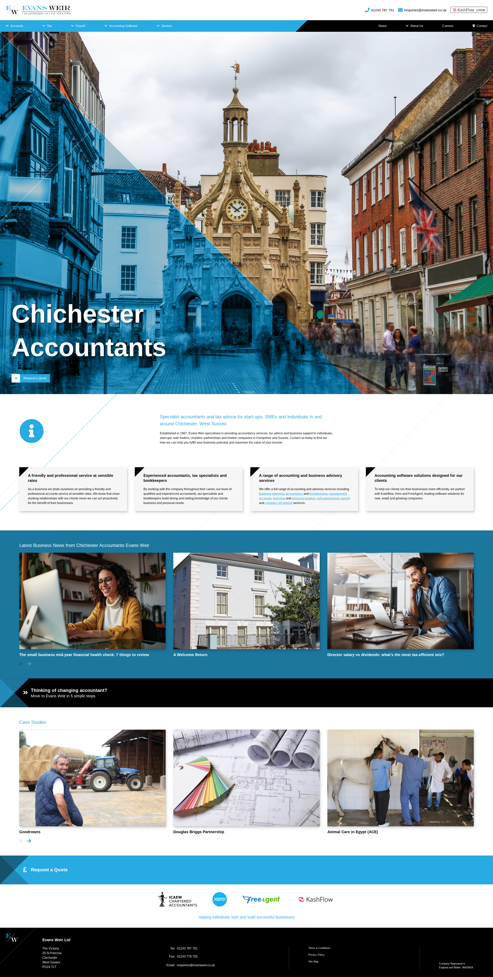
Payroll (80, 26)
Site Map (313, 961)
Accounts (16, 26)
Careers (447, 26)
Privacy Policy (316, 954)
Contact (482, 26)
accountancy (295, 493)
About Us (416, 26)
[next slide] (29, 664)
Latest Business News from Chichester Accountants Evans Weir (84, 545)
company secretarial (279, 503)
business (279, 498)
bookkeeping (318, 493)
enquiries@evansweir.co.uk (425, 10)
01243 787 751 (382, 10)
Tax (49, 26)
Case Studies (32, 722)
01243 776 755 (187, 956)
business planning (271, 493)
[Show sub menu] (7, 26)
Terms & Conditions (319, 948)
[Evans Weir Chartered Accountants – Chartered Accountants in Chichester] (38, 10)
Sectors (166, 26)
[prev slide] (21, 664)
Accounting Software (123, 26)
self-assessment (328, 498)
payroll (345, 498)
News (383, 26)
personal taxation (303, 498)
